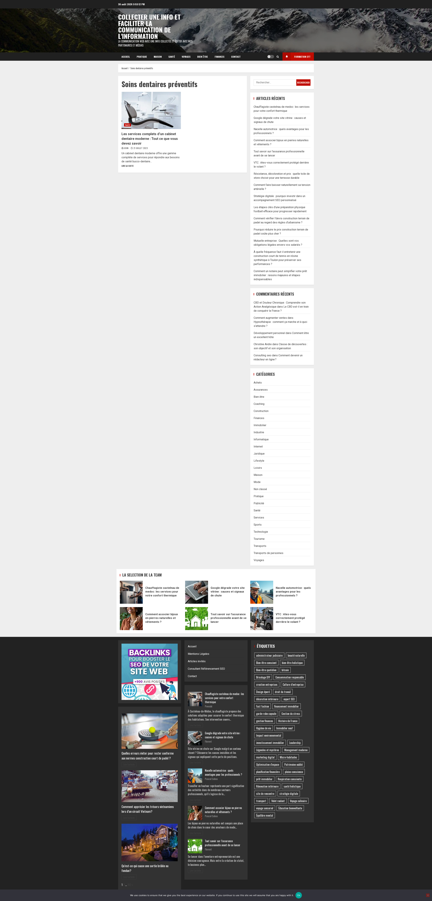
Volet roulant (278, 801)
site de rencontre (265, 794)
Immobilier (260, 425)
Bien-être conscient (266, 663)
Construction (261, 411)
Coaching (259, 404)
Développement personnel (269, 333)
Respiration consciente (290, 779)
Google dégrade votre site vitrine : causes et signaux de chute (196, 592)
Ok (298, 895)
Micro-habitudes (288, 757)
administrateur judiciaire (269, 655)
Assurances (261, 389)
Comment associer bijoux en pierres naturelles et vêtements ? (131, 618)
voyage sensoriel (264, 808)
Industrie (259, 432)
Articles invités (197, 661)
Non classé (260, 489)
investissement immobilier (270, 743)
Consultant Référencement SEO (206, 668)
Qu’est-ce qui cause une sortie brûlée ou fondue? (145, 868)
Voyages (186, 56)
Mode (257, 482)
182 (129, 885)
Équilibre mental (264, 815)
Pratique (142, 56)
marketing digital (265, 757)
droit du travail (283, 692)
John (126, 148)
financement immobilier (286, 706)
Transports (260, 546)
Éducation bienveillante (290, 808)
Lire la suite (127, 165)
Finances (219, 56)
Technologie (261, 531)
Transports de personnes (268, 553)
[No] (427, 895)
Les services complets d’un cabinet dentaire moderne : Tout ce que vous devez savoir (151, 110)
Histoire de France (287, 721)
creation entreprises (266, 685)
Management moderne (295, 750)
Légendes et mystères (267, 750)
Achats (258, 382)
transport (261, 801)
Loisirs (258, 467)
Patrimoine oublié (293, 765)
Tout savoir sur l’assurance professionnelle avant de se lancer (196, 618)
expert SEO (289, 699)
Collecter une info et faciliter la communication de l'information (149, 26)
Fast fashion (262, 706)
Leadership (295, 743)
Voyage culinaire (298, 801)
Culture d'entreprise (293, 685)
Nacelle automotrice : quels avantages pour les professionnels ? (261, 592)
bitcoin (285, 670)
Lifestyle (259, 460)
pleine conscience (294, 772)
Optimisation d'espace (267, 765)
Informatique (261, 439)
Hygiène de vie (263, 728)
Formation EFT (302, 56)
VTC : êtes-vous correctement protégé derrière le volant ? (261, 618)
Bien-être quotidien (266, 670)
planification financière (268, 772)
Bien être (202, 56)
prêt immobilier (264, 779)
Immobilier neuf (284, 728)
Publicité (259, 503)
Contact (236, 56)
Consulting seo (262, 355)
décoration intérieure (267, 699)
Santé (171, 56)
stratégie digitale (288, 794)
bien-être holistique (292, 663)
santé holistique (292, 786)
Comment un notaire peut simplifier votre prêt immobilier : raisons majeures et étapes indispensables (280, 275)
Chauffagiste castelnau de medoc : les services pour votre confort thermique (131, 592)
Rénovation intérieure (267, 786)
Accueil (126, 56)
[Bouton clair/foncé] (270, 56)
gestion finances (264, 721)
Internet (258, 446)
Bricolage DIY (263, 677)
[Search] (278, 56)
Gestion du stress (290, 714)
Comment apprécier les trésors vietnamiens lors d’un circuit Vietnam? (148, 809)
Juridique (259, 453)
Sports (258, 524)
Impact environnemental (268, 735)
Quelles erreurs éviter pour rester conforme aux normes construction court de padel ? (148, 755)
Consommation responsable (289, 677)
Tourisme (259, 538)
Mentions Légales (198, 653)
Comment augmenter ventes (270, 317)
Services (259, 517)
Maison (158, 56)
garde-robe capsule (266, 714)
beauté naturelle (296, 655)
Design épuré (263, 692)
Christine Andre (263, 344)
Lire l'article (129, 764)
